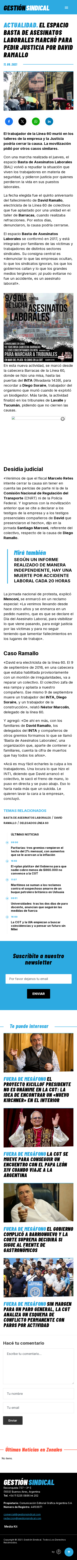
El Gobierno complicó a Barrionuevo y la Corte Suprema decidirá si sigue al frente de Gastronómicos (38, 1239)
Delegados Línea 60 (34, 822)
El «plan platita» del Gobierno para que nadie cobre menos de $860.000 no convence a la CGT (38, 870)
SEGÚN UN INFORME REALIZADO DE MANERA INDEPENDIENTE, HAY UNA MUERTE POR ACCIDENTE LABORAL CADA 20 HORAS (43, 570)
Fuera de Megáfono (25, 1079)
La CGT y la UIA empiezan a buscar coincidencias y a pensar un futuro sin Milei (38, 925)
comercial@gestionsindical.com (22, 1514)
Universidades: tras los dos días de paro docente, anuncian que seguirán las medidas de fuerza (39, 907)
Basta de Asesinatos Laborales (27, 817)
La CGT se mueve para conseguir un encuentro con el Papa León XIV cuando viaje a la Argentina (36, 1164)
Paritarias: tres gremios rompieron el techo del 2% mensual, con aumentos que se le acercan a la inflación (37, 851)
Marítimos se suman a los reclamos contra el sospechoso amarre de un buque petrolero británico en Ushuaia (37, 888)
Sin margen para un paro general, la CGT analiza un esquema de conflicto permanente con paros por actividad (37, 1314)
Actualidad (20, 25)
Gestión (26, 7)
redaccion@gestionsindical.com (22, 1518)
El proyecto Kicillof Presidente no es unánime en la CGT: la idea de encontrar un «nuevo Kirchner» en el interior (37, 1089)
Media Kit (10, 1526)
